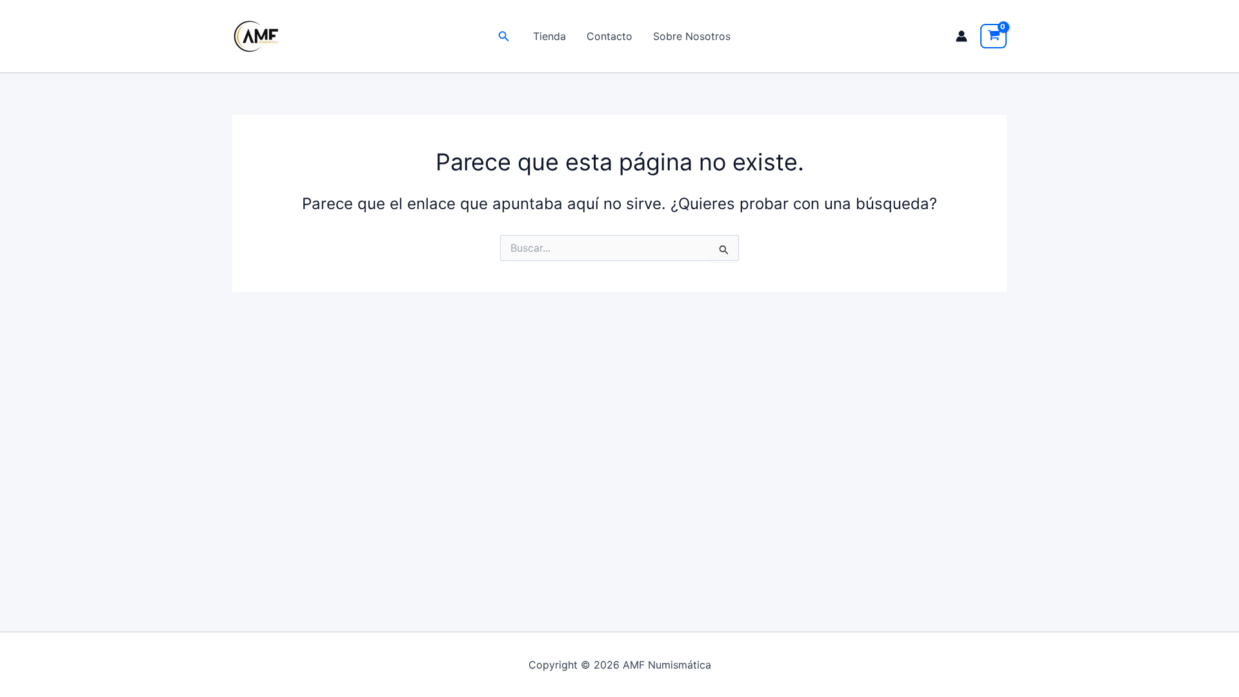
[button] (504, 36)
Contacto (609, 36)
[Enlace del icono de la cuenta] (961, 36)
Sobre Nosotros (691, 36)
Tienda (549, 36)
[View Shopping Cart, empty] (993, 36)
